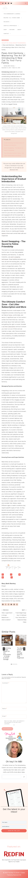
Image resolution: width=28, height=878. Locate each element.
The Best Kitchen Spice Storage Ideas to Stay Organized (20, 653)
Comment (5, 683)
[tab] (11, 664)
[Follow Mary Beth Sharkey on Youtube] (11, 604)
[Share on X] (6, 577)
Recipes (6, 17)
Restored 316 (17, 875)
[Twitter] (3, 3)
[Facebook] (5, 3)
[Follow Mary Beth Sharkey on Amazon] (17, 604)
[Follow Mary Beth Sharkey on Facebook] (3, 604)
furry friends (8, 556)
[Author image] (2, 66)
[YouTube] (11, 3)
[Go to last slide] (4, 649)
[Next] (24, 649)
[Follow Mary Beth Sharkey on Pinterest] (14, 604)
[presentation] (7, 640)
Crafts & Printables (10, 25)
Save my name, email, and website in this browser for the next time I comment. (14, 722)
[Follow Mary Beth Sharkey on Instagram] (8, 604)
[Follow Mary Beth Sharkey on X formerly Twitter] (5, 604)
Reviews (12, 29)
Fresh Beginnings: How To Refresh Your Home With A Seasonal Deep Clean (20, 616)
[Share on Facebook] (14, 574)
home (10, 315)
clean (11, 501)
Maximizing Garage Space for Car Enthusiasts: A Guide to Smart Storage (7, 653)
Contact (6, 33)
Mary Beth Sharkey (9, 65)
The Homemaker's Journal (12, 13)
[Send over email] (22, 574)
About (19, 29)
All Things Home (14, 17)
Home (3, 42)
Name (4, 708)
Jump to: (8, 139)
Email (4, 716)
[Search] (24, 777)
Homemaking (5, 40)
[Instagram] (8, 3)
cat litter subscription (9, 326)
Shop (5, 29)
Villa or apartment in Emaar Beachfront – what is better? (7, 614)
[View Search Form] (25, 3)
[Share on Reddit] (14, 577)
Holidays (6, 21)
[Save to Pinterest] (6, 574)
